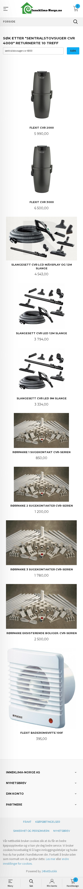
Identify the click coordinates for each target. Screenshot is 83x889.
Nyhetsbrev (61, 830)
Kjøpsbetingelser (47, 821)
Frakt (27, 821)
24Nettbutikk (49, 871)
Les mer (50, 859)
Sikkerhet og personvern (31, 830)
